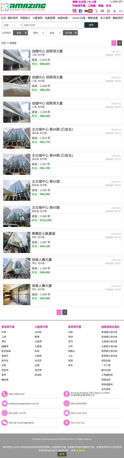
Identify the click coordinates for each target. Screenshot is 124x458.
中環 (4, 332)
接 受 (62, 454)
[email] (5, 403)
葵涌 (70, 360)
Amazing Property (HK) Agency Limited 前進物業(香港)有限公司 (90, 393)
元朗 (70, 332)
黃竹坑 (5, 360)
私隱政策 (80, 450)
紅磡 (37, 365)
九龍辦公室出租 (109, 346)
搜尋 (91, 25)
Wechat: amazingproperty (21, 422)
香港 (19, 33)
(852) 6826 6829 (79, 403)
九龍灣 (38, 341)
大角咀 (38, 356)
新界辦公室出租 (109, 351)
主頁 (3, 18)
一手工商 (106, 365)
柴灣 (4, 374)
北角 (4, 365)
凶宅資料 (106, 389)
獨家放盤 (93, 18)
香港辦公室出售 (109, 332)
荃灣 (70, 336)
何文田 (38, 360)
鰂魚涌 (5, 379)
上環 (4, 336)
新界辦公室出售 (109, 356)
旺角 (37, 351)
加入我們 (105, 18)
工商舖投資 (107, 374)
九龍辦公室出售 (109, 341)
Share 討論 (79, 18)
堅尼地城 (6, 351)
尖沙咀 (38, 332)
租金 (52, 33)
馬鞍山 (71, 351)
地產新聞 (50, 18)
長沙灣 (38, 370)
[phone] (5, 394)
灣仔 (4, 341)
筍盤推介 (25, 18)
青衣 (70, 365)
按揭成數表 (107, 384)
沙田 (70, 346)
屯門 (70, 341)
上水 (70, 356)
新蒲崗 (38, 374)
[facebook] (67, 394)
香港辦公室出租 (109, 336)
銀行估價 (106, 370)
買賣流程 (106, 379)
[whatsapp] (67, 403)
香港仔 (5, 356)
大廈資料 (38, 18)
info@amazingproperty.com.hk (24, 403)
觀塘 (37, 336)
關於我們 (13, 18)
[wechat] (5, 422)
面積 (35, 33)
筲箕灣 (5, 370)
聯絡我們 (118, 18)
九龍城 (38, 346)
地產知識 (63, 18)
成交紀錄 (106, 360)
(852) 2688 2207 (17, 394)
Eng (120, 11)
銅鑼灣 (5, 346)
